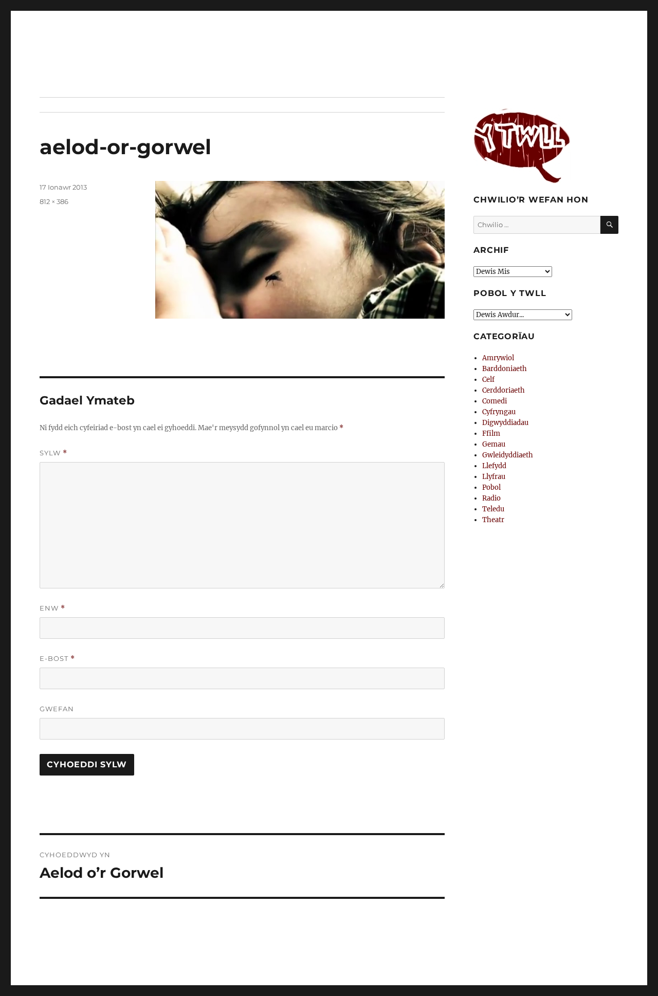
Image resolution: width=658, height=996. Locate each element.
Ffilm (491, 433)
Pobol (491, 487)
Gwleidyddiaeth (507, 455)
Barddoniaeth (504, 368)
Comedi (494, 401)
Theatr (493, 519)
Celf (488, 379)
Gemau (493, 444)
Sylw (53, 453)
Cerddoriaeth (503, 390)
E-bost (57, 658)
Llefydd (494, 466)
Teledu (493, 509)
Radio (491, 498)
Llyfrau (493, 476)
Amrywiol (498, 358)
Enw (52, 608)
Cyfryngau (499, 412)
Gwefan (57, 709)
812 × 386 (54, 201)
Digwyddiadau (505, 422)
